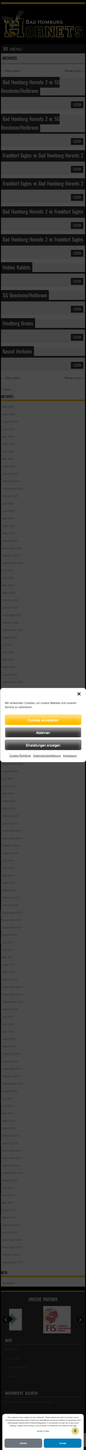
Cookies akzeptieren (43, 719)
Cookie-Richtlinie (20, 755)
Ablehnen (43, 732)
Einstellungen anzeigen (43, 744)
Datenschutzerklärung (47, 755)
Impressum (70, 755)
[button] (79, 694)
